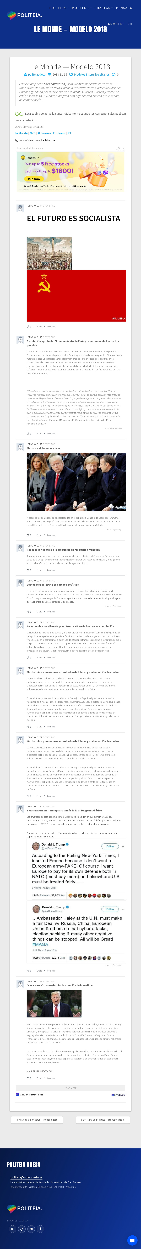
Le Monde (21, 133)
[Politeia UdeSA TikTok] (22, 1229)
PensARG (124, 8)
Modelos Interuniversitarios (92, 74)
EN (130, 24)
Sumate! (116, 24)
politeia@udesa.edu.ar (26, 1177)
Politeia (57, 8)
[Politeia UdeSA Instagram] (12, 1229)
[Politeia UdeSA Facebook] (40, 1229)
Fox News (59, 133)
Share (39, 326)
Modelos (80, 8)
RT (70, 133)
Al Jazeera (44, 133)
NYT (32, 133)
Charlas (102, 8)
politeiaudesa (37, 74)
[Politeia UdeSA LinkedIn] (31, 1229)
